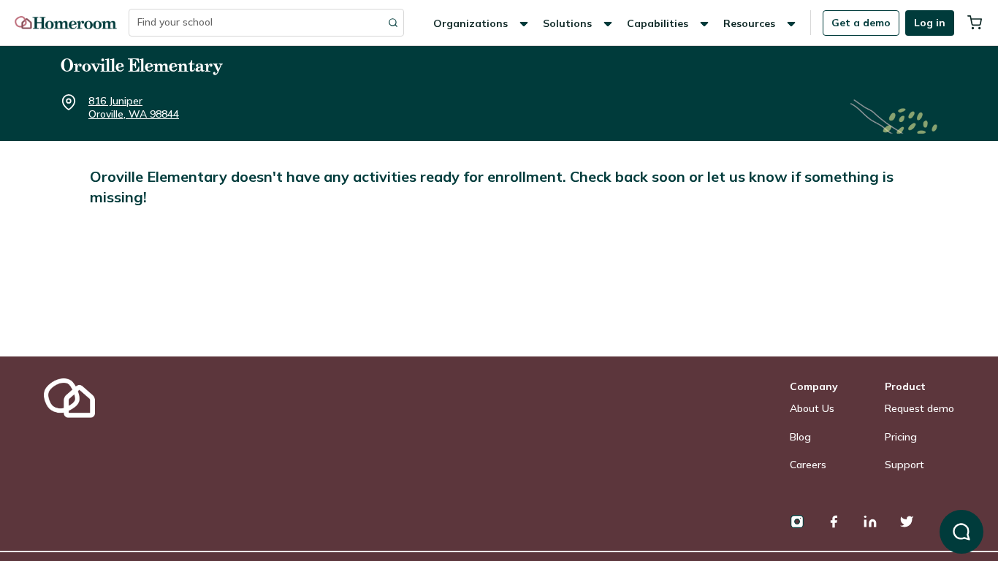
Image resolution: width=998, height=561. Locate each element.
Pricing (901, 436)
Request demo (919, 408)
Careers (808, 464)
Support (904, 464)
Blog (800, 436)
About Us (812, 408)
